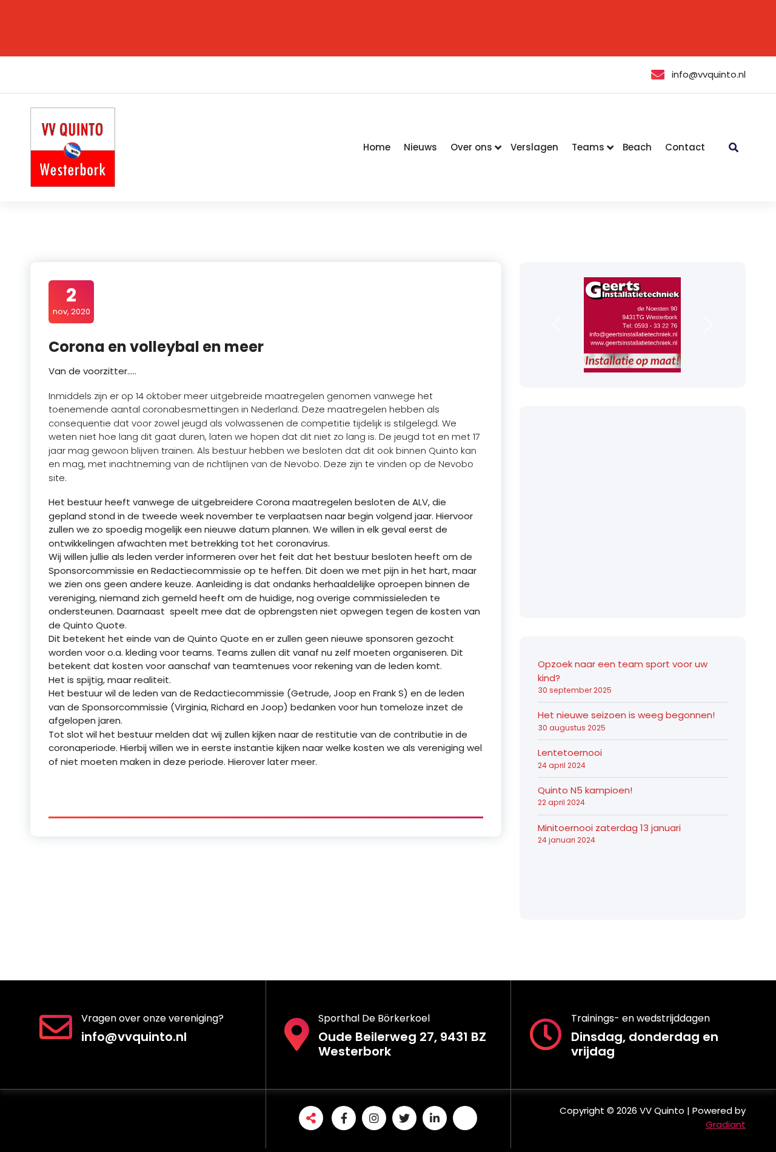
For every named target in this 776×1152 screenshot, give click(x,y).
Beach (637, 147)
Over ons (471, 147)
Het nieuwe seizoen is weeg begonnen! (626, 715)
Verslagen (534, 147)
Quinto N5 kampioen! (585, 790)
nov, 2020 (71, 301)
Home (376, 147)
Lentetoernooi (570, 752)
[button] (556, 324)
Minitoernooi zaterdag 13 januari (609, 827)
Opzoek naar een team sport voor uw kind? (622, 671)
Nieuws (420, 147)
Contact (685, 147)
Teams (588, 147)
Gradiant (726, 1124)
